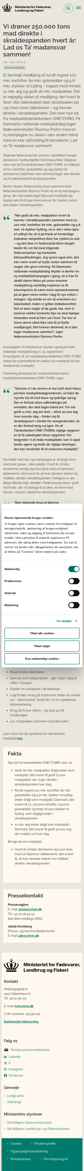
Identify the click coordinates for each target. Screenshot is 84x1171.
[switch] (74, 581)
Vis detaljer (64, 620)
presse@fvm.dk (30, 909)
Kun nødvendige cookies (42, 658)
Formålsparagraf (56, 1159)
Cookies (16, 1143)
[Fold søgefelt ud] (68, 8)
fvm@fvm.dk (24, 1006)
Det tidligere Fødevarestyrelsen (29, 1122)
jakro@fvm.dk (29, 936)
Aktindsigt (14, 1102)
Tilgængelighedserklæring (29, 1151)
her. (20, 738)
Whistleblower (20, 1159)
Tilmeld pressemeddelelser (30, 1050)
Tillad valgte (42, 645)
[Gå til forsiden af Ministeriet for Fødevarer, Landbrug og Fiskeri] (25, 8)
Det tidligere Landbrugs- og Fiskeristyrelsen (38, 1129)
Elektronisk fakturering (21, 1022)
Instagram (16, 1069)
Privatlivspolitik (44, 1143)
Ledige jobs (15, 1096)
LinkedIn (15, 1057)
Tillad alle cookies (42, 633)
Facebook (16, 1075)
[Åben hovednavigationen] (80, 8)
